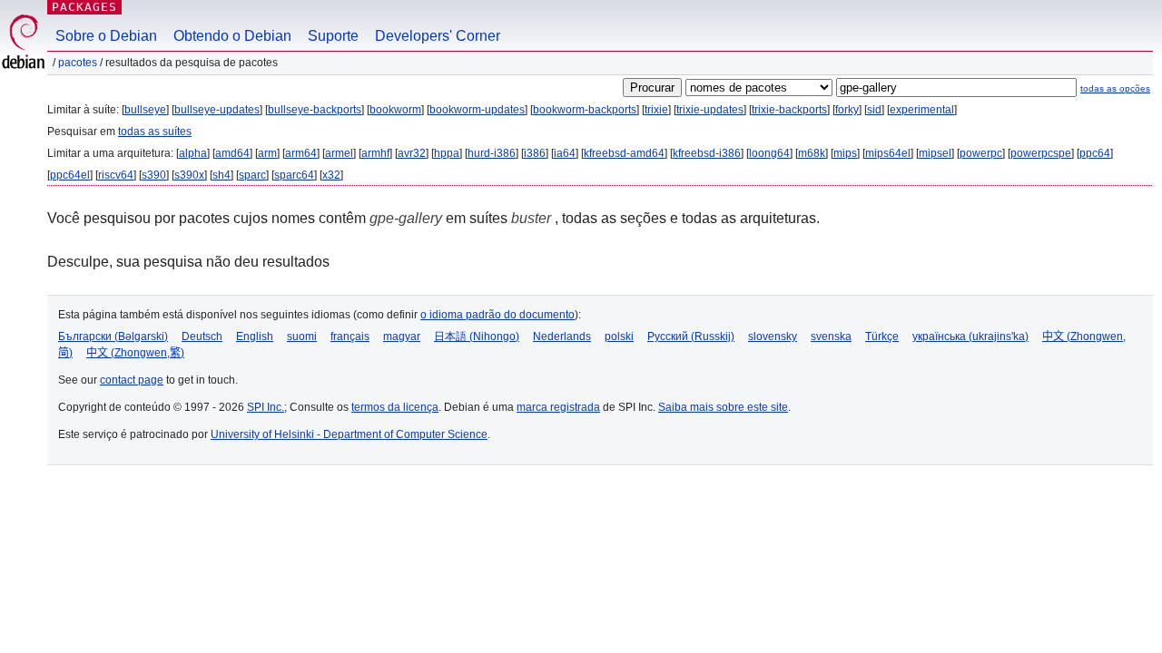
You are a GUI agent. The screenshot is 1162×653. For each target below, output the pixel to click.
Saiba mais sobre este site (723, 407)
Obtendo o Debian (232, 36)
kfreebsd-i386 (707, 153)
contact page (131, 380)
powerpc (981, 153)
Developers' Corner (437, 36)
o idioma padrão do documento (497, 314)
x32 (331, 175)
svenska (831, 336)
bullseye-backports (314, 109)
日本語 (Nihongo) (476, 336)
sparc (252, 175)
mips (845, 153)
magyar (401, 336)
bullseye (145, 109)
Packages (84, 7)
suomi (302, 336)
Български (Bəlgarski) (113, 336)
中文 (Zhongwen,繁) (135, 352)
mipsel (935, 153)
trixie (656, 109)
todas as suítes (155, 131)
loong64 (769, 153)
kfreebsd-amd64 (624, 153)
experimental (922, 109)
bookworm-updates (477, 109)
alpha (193, 153)
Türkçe (882, 336)
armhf (375, 153)
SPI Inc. (265, 407)
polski (619, 336)
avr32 (412, 153)
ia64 (565, 153)
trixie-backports (789, 109)
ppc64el (70, 175)
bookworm (395, 109)
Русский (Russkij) (690, 336)
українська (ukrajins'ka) (970, 336)
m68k (811, 153)
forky (847, 109)
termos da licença (394, 407)
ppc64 (1094, 153)
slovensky (772, 336)
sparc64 (294, 175)
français (349, 336)
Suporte (333, 36)
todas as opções (1115, 88)
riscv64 (115, 175)
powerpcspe (1040, 153)
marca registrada (558, 407)
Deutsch (202, 336)
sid (874, 109)
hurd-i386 (492, 153)
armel (339, 153)
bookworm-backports (584, 109)
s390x (189, 175)
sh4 (221, 175)
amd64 (232, 153)
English (254, 336)
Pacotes (77, 62)
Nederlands (562, 336)
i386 (535, 153)
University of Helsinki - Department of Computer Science (349, 434)
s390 (154, 175)
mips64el (888, 153)
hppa (446, 153)
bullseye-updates (217, 109)
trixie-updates (709, 109)
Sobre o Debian (106, 36)
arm (267, 153)
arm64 (301, 153)
